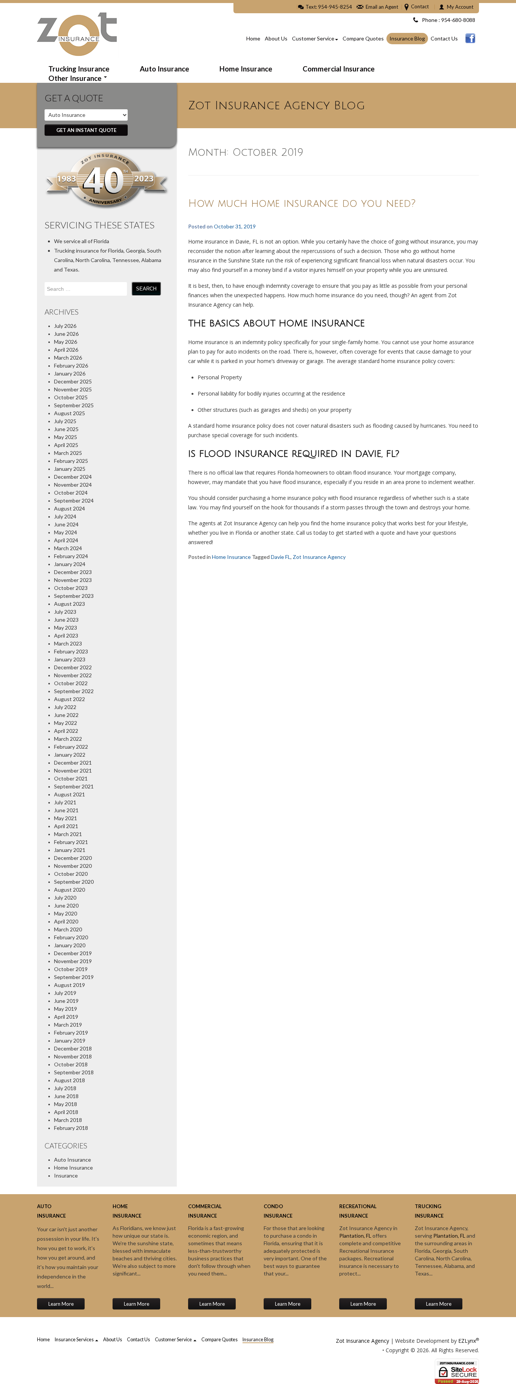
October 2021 (71, 778)
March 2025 (68, 453)
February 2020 (71, 937)
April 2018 (66, 1112)
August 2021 (69, 794)
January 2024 (69, 564)
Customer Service (313, 38)
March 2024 (68, 548)
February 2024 (71, 556)
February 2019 (71, 1032)
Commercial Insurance (339, 68)
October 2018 (71, 1064)
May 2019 (65, 1008)
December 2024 (73, 476)
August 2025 (69, 413)
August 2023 (69, 603)
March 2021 (68, 834)
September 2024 (74, 500)
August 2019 (69, 985)
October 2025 (71, 397)
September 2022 (74, 691)
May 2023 (65, 627)
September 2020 (74, 881)
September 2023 (74, 596)
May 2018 (65, 1104)
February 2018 (71, 1128)
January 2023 (69, 659)
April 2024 (66, 540)
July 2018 (65, 1088)
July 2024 (65, 516)
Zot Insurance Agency (319, 557)
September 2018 (74, 1072)
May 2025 (65, 437)
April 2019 (66, 1016)
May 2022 (65, 723)
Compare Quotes (363, 38)
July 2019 (65, 993)
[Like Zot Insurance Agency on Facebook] (470, 38)
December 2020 (73, 858)
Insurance (66, 1175)
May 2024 (65, 532)
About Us (276, 38)
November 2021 (73, 770)
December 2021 (73, 762)
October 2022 (71, 683)
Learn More (61, 1304)
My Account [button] (460, 7)
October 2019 (71, 969)
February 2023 (71, 651)
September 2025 (74, 405)
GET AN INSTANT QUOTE (86, 130)
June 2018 (66, 1096)
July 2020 (65, 897)
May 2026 (65, 341)
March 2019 (68, 1024)
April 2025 (66, 445)
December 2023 (73, 572)
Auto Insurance (164, 68)
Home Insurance (245, 68)
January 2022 (69, 754)
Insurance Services (74, 1339)
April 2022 (66, 731)
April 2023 (66, 635)
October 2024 (71, 492)
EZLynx (467, 1340)
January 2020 (69, 945)
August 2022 (69, 699)
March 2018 (68, 1120)
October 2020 (71, 873)
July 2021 (65, 802)
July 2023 (65, 611)
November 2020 (73, 866)
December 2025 (73, 381)
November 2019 (73, 961)
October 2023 (71, 588)
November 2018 (73, 1056)
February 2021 (71, 842)
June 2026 (66, 333)
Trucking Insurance (79, 68)
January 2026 (69, 373)
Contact (420, 6)
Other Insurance (75, 78)
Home (253, 38)
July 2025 (65, 421)
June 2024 (66, 524)
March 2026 (68, 357)
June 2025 (66, 429)
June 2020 (66, 905)
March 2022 (68, 738)
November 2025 (73, 389)
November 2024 (73, 484)
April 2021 (66, 826)
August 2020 (69, 889)
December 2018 (73, 1048)
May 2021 (65, 818)
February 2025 (71, 461)
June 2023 (66, 619)
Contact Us (444, 38)
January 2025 (69, 468)
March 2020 (68, 929)
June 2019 (66, 1001)
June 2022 (66, 715)
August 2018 (69, 1080)
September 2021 (74, 786)
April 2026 (66, 349)
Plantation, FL (355, 1235)
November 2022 (73, 675)
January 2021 (69, 850)
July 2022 (65, 707)
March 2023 (68, 643)
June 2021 (66, 810)
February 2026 (71, 365)
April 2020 (66, 921)
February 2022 (71, 746)
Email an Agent (382, 7)
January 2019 (69, 1040)
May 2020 (65, 913)
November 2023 (73, 580)
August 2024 (69, 508)
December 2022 (73, 667)
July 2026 (65, 326)
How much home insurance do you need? (302, 203)
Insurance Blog (407, 38)
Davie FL (280, 557)
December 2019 (73, 953)
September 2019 (74, 977)
